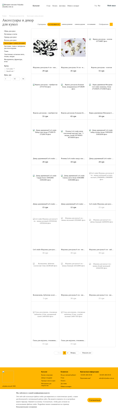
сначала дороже (80, 24)
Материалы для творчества (46, 384)
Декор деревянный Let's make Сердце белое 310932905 (54, 204)
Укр (95, 6)
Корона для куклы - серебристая (45, 113)
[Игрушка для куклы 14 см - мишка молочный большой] (73, 47)
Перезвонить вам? (85, 378)
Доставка (62, 6)
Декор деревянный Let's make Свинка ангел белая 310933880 (84, 204)
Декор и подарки (46, 378)
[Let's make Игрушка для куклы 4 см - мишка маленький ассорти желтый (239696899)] (101, 184)
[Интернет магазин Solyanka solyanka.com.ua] (8, 376)
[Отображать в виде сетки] (111, 24)
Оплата (54, 6)
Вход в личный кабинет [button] (68, 375)
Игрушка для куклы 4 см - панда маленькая (49, 67)
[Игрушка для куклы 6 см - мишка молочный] (73, 229)
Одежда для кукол (10, 37)
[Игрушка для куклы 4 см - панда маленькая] (45, 47)
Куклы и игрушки (47, 375)
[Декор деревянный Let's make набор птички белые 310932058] (101, 138)
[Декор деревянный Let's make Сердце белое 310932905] (45, 184)
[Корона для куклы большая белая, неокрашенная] (73, 93)
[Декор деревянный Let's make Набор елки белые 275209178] (45, 138)
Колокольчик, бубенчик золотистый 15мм (48, 295)
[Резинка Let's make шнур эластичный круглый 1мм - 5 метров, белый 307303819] (73, 138)
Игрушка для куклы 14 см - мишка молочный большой (81, 67)
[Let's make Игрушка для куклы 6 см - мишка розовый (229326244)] (45, 229)
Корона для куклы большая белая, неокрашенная (79, 113)
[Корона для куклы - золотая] (101, 47)
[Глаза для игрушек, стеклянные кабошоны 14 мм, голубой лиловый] (73, 320)
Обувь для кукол (9, 31)
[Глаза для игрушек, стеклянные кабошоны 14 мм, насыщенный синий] (45, 320)
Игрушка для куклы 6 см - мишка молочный (77, 249)
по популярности (53, 24)
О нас (48, 6)
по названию (91, 24)
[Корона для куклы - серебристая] (45, 93)
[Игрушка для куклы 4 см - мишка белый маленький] (101, 275)
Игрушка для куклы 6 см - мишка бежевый (77, 295)
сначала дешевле (67, 24)
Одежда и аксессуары (48, 381)
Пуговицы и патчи (10, 34)
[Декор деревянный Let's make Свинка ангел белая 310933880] (73, 184)
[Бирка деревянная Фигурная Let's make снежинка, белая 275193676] (101, 93)
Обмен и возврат (73, 6)
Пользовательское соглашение (26, 407)
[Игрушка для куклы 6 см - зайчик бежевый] (101, 229)
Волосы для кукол (10, 40)
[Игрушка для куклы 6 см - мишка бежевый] (73, 275)
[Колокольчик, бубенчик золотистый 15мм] (45, 275)
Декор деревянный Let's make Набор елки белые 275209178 (55, 158)
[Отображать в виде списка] (114, 24)
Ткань (6, 51)
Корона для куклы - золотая (101, 67)
